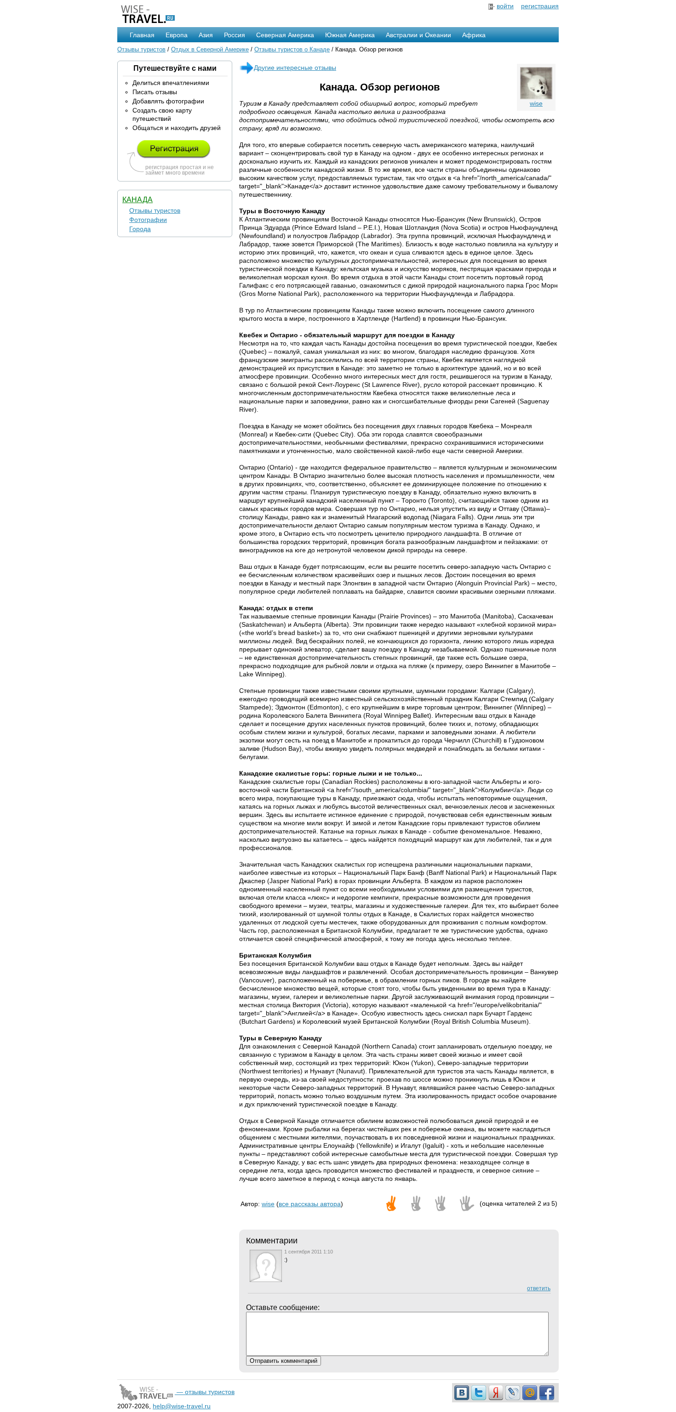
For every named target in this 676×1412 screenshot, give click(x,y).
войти (505, 6)
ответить (538, 1288)
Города (140, 228)
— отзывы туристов (205, 1391)
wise (536, 103)
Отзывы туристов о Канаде (292, 49)
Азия (206, 35)
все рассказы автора (310, 1204)
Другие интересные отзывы (295, 67)
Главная (142, 35)
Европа (177, 35)
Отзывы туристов (141, 49)
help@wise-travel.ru (182, 1406)
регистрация (540, 6)
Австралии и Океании (418, 35)
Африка (474, 35)
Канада (137, 200)
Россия (234, 35)
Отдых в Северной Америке (210, 49)
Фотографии (148, 219)
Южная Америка (350, 35)
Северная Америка (285, 35)
